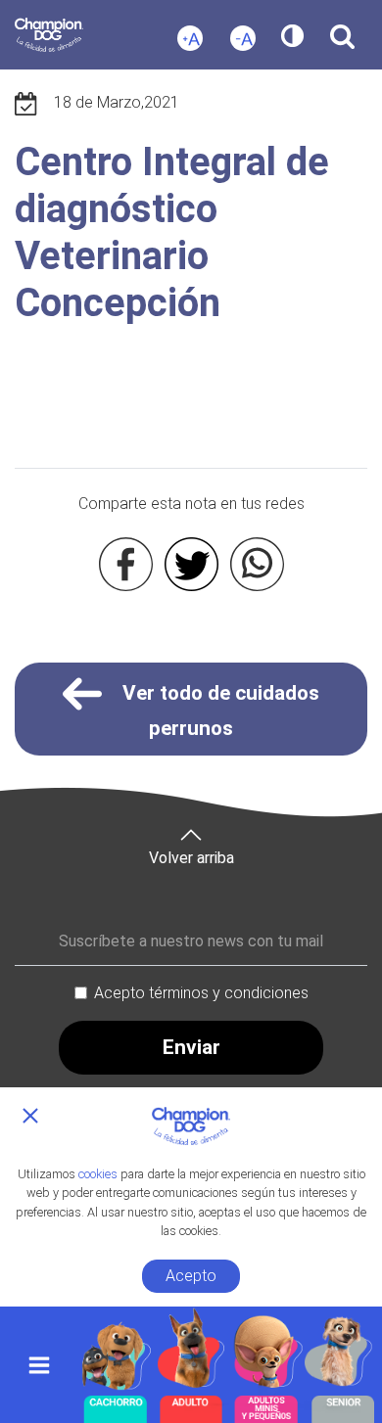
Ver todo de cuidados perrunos (218, 711)
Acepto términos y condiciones (201, 993)
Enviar (191, 1047)
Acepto (191, 1275)
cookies (98, 1174)
